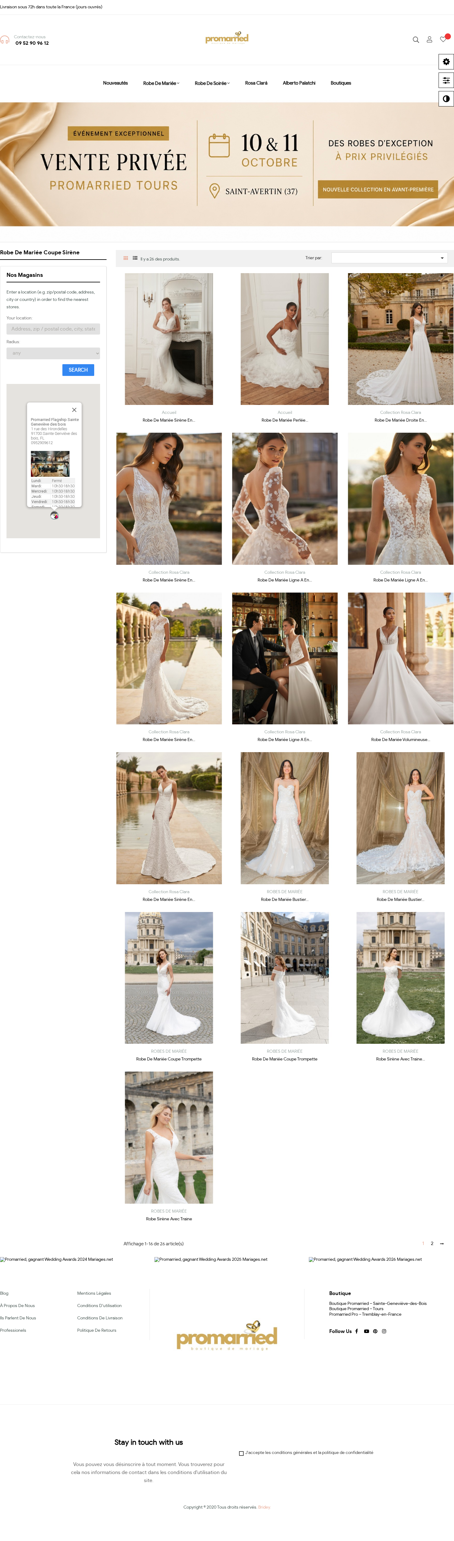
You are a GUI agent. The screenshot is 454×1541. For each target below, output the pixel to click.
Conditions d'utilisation (99, 1306)
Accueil (169, 412)
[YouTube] (366, 1331)
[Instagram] (383, 1331)
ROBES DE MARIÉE (285, 892)
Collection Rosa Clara (400, 412)
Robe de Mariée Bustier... (285, 900)
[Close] (74, 409)
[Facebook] (357, 1331)
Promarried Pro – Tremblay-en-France (365, 1314)
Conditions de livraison (100, 1318)
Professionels (13, 1330)
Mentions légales (94, 1293)
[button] (54, 515)
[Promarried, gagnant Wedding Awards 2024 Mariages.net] (56, 1259)
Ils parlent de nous (18, 1318)
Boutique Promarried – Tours (356, 1309)
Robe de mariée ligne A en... (285, 580)
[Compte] (429, 40)
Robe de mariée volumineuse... (400, 740)
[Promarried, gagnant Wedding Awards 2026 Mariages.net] (365, 1259)
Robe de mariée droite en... (401, 420)
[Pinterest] (375, 1331)
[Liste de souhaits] (447, 40)
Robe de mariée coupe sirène (40, 253)
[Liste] (135, 258)
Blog (4, 1293)
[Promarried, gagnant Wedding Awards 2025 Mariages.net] (210, 1259)
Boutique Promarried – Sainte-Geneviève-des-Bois (378, 1304)
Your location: (19, 318)
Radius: (13, 342)
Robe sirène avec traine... (400, 1059)
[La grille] (126, 259)
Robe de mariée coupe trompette (169, 1059)
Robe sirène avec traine (169, 1219)
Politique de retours (96, 1330)
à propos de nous (17, 1306)
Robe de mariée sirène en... (169, 420)
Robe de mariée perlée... (285, 420)
